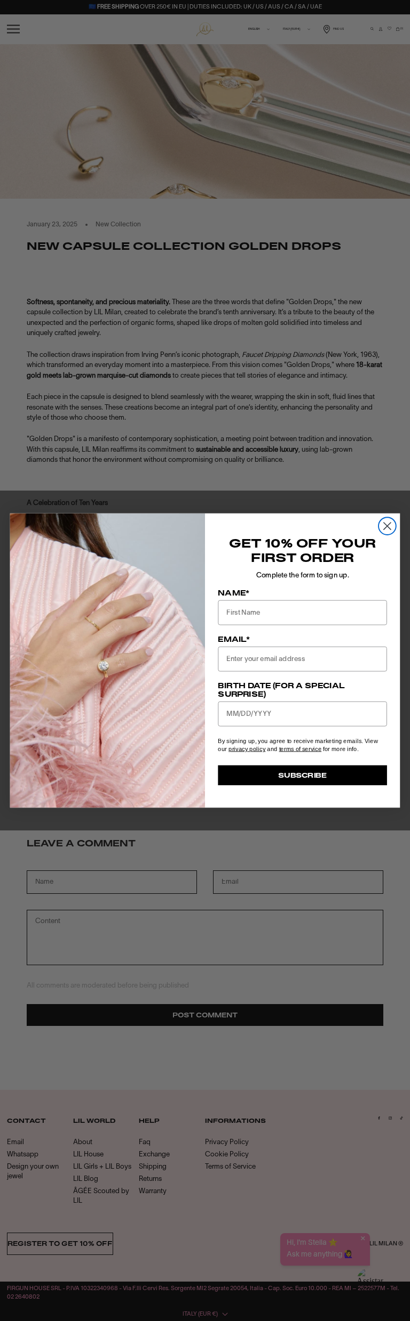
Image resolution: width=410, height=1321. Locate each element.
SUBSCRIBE (302, 775)
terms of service (300, 748)
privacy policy (246, 748)
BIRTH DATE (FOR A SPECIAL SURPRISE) (281, 689)
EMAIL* (234, 639)
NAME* (233, 593)
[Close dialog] (387, 526)
